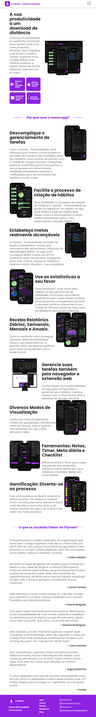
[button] (89, 3)
